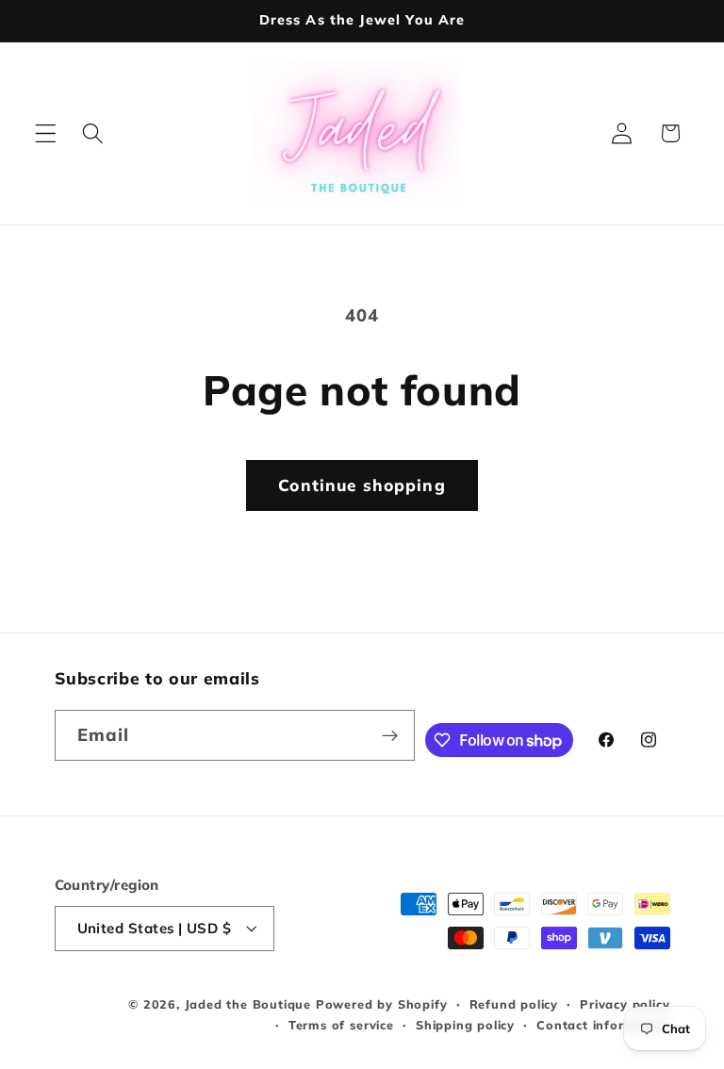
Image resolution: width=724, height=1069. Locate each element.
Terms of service (341, 1024)
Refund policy (513, 1003)
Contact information (602, 1024)
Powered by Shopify (382, 1003)
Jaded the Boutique (248, 1003)
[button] (46, 133)
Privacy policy (624, 1003)
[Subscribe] (390, 735)
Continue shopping (362, 485)
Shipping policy (465, 1024)
